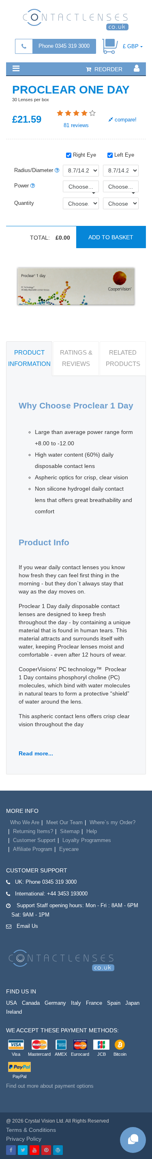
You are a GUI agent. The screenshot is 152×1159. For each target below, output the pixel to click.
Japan (132, 1003)
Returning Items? (33, 831)
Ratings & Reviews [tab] (76, 358)
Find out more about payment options (50, 1086)
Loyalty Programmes (86, 840)
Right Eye (83, 155)
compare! (125, 120)
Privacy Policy (23, 1139)
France (94, 1003)
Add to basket (110, 237)
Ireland (14, 1012)
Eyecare (69, 849)
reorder (107, 69)
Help (91, 831)
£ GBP (131, 46)
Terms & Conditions (31, 1130)
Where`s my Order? (112, 822)
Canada (31, 1003)
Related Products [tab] (123, 358)
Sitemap (69, 831)
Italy (76, 1003)
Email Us (27, 926)
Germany (55, 1003)
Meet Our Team (64, 822)
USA (11, 1003)
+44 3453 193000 (67, 894)
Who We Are (24, 822)
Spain (113, 1003)
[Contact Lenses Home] (76, 19)
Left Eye (123, 155)
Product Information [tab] (29, 358)
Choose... (81, 186)
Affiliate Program (32, 849)
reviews (76, 125)
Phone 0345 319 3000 (64, 46)
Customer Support (34, 840)
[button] (16, 68)
